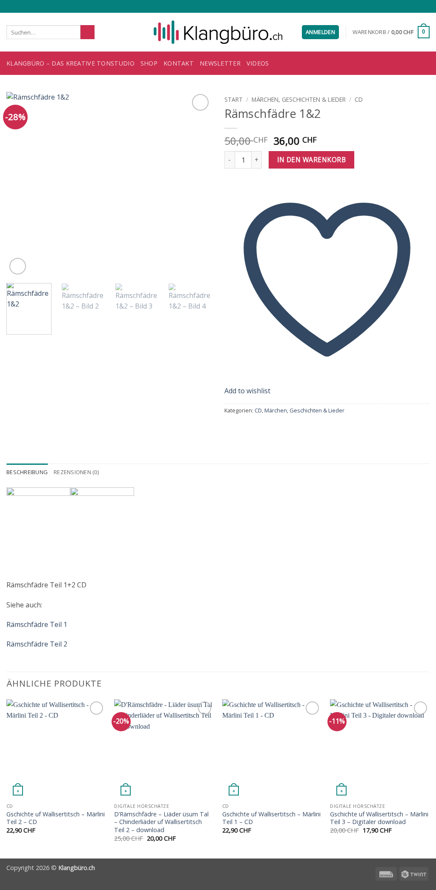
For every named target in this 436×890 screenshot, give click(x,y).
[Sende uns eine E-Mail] (409, 6)
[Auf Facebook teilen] (229, 428)
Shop (149, 63)
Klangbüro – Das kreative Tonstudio (70, 63)
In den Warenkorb (311, 159)
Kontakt (179, 63)
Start (233, 99)
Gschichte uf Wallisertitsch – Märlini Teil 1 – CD (271, 818)
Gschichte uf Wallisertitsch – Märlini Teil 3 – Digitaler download (379, 818)
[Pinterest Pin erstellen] (260, 428)
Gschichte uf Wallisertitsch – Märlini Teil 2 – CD (55, 818)
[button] (320, 32)
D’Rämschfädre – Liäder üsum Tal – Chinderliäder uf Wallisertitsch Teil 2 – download (161, 822)
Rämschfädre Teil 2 (36, 644)
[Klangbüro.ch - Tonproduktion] (218, 32)
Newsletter (220, 63)
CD (359, 99)
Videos (258, 63)
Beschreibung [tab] (27, 472)
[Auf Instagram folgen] (401, 6)
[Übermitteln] (87, 32)
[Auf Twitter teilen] (240, 428)
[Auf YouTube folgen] (425, 6)
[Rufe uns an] (417, 6)
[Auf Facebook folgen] (393, 6)
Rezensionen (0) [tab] (76, 472)
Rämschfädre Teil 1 (36, 624)
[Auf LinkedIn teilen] (271, 428)
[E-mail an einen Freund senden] (250, 428)
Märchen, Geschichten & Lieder (299, 99)
